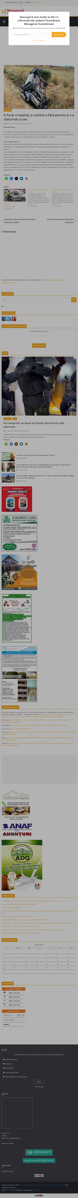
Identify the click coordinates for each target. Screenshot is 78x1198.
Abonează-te (59, 34)
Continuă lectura (39, 40)
